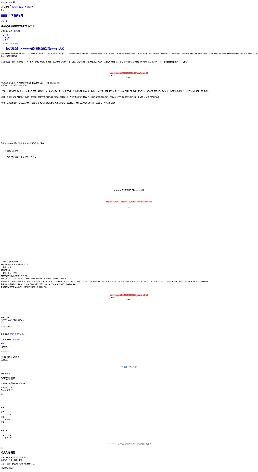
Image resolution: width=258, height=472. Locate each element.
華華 (2, 322)
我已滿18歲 (5, 468)
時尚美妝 (17, 31)
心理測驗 (16, 339)
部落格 (7, 38)
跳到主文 (4, 21)
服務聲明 (148, 444)
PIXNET (114, 444)
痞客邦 (12, 334)
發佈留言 (4, 359)
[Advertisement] (18, 122)
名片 (6, 40)
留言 (16, 334)
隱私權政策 (140, 444)
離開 (11, 468)
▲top (2, 343)
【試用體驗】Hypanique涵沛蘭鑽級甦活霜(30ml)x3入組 (34, 48)
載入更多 (4, 347)
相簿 (6, 35)
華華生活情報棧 (12, 15)
